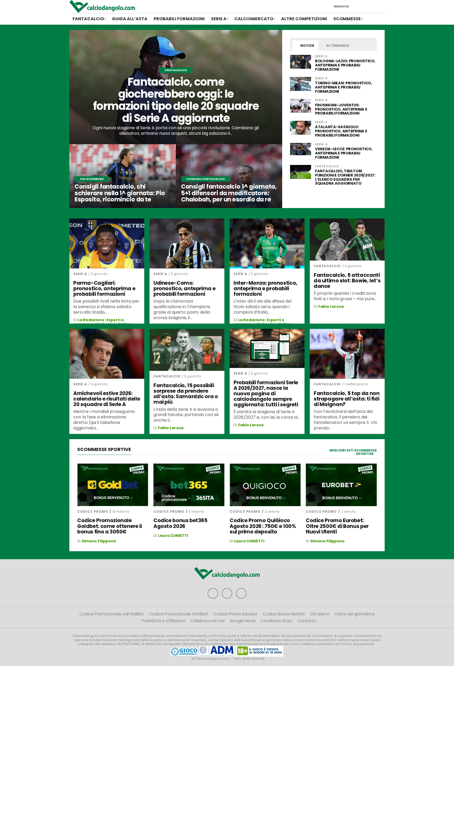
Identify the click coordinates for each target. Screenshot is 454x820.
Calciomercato (253, 19)
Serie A (218, 19)
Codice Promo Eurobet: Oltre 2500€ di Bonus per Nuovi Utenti (337, 526)
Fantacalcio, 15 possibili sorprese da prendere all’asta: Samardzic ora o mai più (185, 394)
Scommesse (347, 19)
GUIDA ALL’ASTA (129, 19)
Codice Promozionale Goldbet (178, 614)
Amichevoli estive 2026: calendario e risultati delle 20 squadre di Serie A (106, 399)
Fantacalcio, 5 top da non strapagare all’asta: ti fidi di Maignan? (346, 399)
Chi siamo (319, 614)
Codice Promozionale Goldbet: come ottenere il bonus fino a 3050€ (109, 526)
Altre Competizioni (304, 19)
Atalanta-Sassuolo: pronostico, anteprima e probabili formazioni (341, 131)
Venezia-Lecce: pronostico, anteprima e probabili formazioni (344, 153)
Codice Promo (92, 511)
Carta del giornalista (354, 614)
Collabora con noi (207, 621)
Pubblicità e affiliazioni (163, 621)
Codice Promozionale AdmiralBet (111, 614)
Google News (243, 621)
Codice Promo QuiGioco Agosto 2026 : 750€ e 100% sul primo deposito (263, 526)
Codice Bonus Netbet (284, 614)
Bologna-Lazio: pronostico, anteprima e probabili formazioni (345, 65)
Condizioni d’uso (276, 621)
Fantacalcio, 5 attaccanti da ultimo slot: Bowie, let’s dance (347, 280)
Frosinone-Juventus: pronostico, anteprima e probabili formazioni (341, 109)
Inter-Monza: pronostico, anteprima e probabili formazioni (265, 288)
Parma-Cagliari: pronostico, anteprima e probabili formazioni (104, 288)
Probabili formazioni (179, 19)
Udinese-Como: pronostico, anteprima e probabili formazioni (184, 288)
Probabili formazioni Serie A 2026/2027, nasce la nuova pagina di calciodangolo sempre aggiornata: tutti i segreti (266, 394)
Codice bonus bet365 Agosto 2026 (180, 523)
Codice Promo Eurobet (235, 614)
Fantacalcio (88, 19)
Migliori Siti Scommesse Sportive (353, 452)
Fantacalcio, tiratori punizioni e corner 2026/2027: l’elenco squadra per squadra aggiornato (345, 177)
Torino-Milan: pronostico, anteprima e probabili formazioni (343, 87)
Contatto (306, 621)
